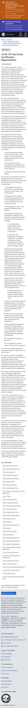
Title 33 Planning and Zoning (10, 570)
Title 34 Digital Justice (8, 573)
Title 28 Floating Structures (10, 552)
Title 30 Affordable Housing (10, 560)
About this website (6, 681)
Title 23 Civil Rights (8, 534)
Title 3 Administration (8, 472)
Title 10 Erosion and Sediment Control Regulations (13, 492)
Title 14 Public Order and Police (11, 506)
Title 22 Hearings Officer (9, 531)
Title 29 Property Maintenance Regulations (11, 556)
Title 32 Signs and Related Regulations (13, 567)
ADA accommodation (7, 667)
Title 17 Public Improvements (11, 515)
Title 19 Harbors (7, 522)
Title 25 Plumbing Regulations (11, 541)
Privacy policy (5, 673)
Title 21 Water (6, 528)
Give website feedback (11, 587)
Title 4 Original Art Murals (10, 475)
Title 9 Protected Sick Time (10, 488)
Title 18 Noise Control (8, 518)
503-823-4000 (5, 613)
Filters (7, 50)
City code (9, 39)
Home (3, 39)
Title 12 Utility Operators (9, 499)
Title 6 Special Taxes (8, 481)
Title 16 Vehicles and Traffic (11, 41)
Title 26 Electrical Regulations (11, 544)
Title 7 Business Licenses (9, 485)
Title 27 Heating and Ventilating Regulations (11, 548)
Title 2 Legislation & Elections (11, 469)
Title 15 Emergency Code (9, 509)
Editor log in (4, 687)
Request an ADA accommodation (10, 611)
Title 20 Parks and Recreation (11, 525)
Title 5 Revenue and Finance (10, 478)
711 (19, 613)
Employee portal (6, 684)
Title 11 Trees (6, 496)
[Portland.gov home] (7, 34)
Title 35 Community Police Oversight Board (13, 577)
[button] (20, 34)
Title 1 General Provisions (10, 466)
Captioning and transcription (9, 670)
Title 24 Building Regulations (10, 538)
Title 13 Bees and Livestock (10, 502)
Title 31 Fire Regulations (9, 564)
